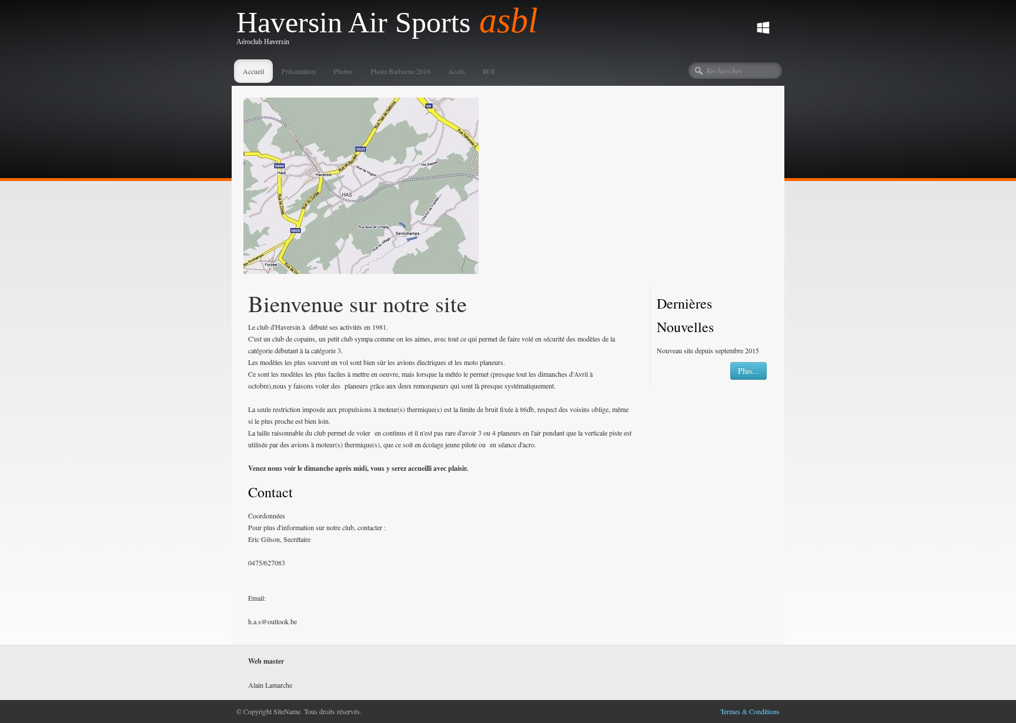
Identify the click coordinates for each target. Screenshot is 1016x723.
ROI (488, 71)
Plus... (748, 370)
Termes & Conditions (750, 711)
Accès (456, 71)
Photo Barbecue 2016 (400, 71)
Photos (343, 71)
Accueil (253, 71)
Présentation (299, 71)
